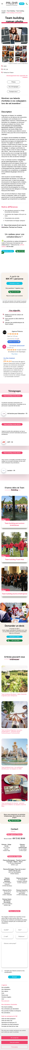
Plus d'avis (14, 354)
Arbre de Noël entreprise (8, 1018)
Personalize (14, 1047)
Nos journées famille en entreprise (11, 1011)
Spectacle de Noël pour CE (9, 1022)
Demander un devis (8, 251)
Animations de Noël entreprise (10, 1024)
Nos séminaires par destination (10, 1009)
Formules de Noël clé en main (9, 1026)
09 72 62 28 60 (15, 292)
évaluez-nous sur (13, 341)
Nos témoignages (14, 87)
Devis (22, 4)
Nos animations (5, 1012)
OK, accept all (14, 1038)
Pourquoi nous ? (13, 91)
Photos (13, 82)
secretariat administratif (16, 346)
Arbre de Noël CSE (6, 1020)
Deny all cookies (14, 1042)
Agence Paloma (17, 331)
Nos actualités (5, 987)
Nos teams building (6, 1007)
